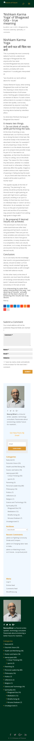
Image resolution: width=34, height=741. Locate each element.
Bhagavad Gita (23, 27)
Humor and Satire (12, 470)
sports (10, 479)
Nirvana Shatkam (14, 518)
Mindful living (12, 515)
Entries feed (10, 585)
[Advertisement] (17, 565)
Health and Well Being (14, 467)
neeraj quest (10, 473)
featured (9, 460)
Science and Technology (14, 502)
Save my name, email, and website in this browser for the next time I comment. (16, 364)
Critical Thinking (13, 476)
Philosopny (10, 489)
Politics (8, 492)
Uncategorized (11, 521)
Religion (9, 499)
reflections (10, 496)
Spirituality (20, 30)
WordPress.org (11, 592)
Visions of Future (19, 738)
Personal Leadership (9, 30)
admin (7, 27)
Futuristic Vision (12, 463)
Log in (8, 582)
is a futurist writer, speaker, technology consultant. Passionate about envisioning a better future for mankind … (17, 419)
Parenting (9, 482)
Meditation (11, 511)
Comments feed (11, 589)
